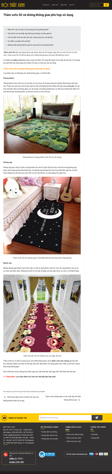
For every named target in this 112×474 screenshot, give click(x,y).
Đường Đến (95, 438)
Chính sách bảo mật (73, 441)
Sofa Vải (55, 5)
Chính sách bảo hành (73, 438)
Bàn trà (64, 5)
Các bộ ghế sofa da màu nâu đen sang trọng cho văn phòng (30, 37)
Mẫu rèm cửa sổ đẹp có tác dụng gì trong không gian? (28, 29)
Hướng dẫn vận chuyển (50, 439)
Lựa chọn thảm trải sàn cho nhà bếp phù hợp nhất (36, 377)
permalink (42, 391)
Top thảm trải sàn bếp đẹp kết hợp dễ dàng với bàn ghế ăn (30, 33)
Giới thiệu (94, 434)
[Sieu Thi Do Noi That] (20, 5)
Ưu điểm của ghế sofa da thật (19, 41)
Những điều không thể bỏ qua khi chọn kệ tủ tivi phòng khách (30, 45)
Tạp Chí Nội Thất (24, 391)
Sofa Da (46, 5)
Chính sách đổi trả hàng (74, 434)
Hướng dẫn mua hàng (49, 432)
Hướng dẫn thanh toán (50, 435)
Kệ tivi (72, 5)
